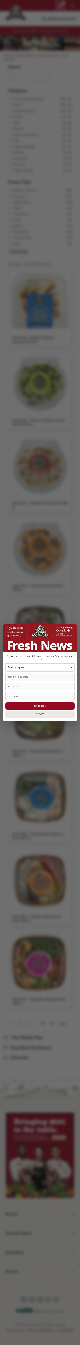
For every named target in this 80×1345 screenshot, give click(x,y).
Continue (40, 706)
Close (40, 714)
